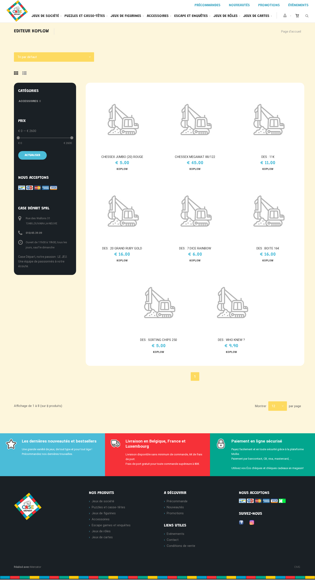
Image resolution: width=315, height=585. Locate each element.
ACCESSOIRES (28, 101)
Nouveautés (175, 507)
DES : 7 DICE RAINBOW (195, 248)
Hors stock (124, 119)
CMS (297, 566)
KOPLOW (122, 169)
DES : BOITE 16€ (267, 248)
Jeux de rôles (225, 16)
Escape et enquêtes (191, 16)
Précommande (177, 501)
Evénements (175, 534)
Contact (172, 540)
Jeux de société (45, 16)
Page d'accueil (291, 31)
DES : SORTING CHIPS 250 (158, 340)
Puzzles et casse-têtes (84, 16)
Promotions (175, 513)
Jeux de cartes (256, 16)
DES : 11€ (267, 157)
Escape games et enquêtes (111, 525)
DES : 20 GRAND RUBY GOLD (122, 248)
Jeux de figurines (126, 16)
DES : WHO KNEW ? (231, 340)
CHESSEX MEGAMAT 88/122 (195, 157)
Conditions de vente (181, 546)
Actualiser (32, 155)
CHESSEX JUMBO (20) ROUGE (122, 157)
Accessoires (158, 16)
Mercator (35, 566)
